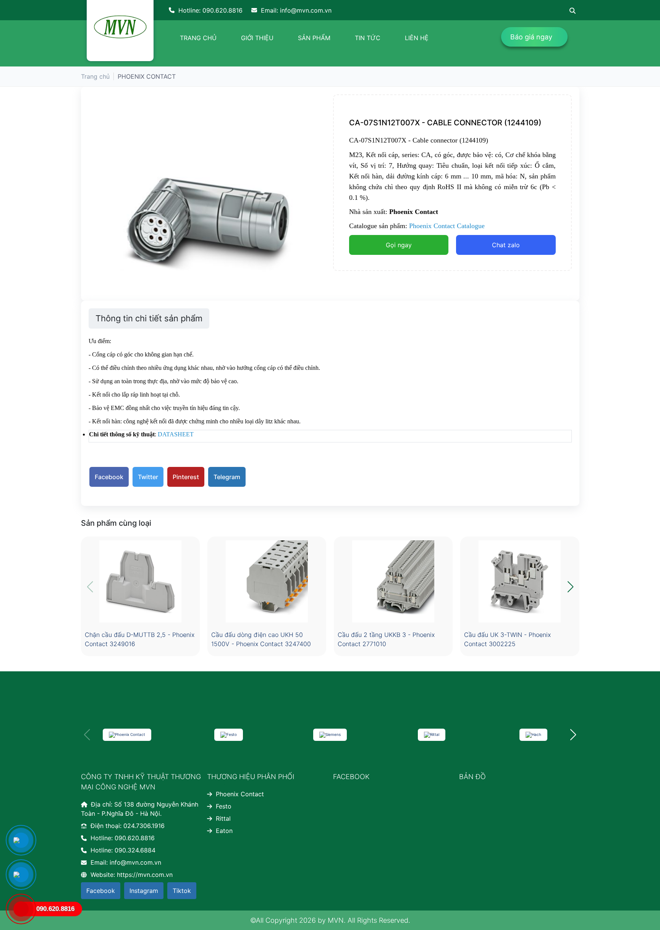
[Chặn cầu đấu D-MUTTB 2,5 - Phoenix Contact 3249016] (140, 581)
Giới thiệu (257, 38)
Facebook (109, 477)
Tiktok (182, 890)
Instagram (143, 890)
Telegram (227, 477)
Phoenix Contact (240, 794)
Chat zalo (506, 245)
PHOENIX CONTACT (147, 76)
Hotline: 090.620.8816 (210, 10)
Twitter (148, 477)
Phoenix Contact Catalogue (447, 226)
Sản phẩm (314, 38)
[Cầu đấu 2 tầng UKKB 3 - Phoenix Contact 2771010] (393, 581)
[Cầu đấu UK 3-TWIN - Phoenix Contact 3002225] (519, 581)
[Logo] (120, 27)
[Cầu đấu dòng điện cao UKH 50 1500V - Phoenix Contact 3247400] (266, 581)
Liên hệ (417, 38)
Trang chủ (198, 38)
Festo (223, 806)
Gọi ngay (399, 245)
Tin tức (367, 38)
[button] (570, 586)
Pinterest (186, 477)
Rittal (223, 818)
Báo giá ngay (531, 37)
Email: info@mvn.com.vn (296, 10)
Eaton (224, 830)
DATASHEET (176, 434)
